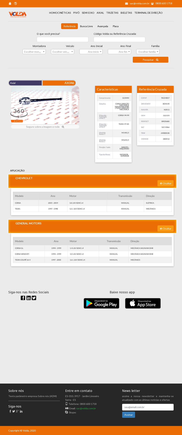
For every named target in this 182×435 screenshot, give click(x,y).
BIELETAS (127, 12)
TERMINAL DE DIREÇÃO (148, 12)
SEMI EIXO (88, 12)
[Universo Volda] (14, 3)
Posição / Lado (104, 147)
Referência (69, 26)
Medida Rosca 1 (102, 133)
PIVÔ (76, 12)
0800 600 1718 (164, 3)
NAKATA (144, 110)
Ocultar (166, 183)
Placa (116, 26)
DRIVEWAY (146, 104)
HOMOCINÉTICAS (60, 12)
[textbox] (34, 51)
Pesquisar (148, 59)
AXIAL (101, 12)
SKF (142, 127)
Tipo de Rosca (104, 154)
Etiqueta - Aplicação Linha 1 (103, 116)
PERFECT (145, 121)
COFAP (144, 98)
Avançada (102, 26)
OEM (143, 115)
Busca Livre (86, 26)
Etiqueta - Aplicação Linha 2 (103, 125)
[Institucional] (10, 3)
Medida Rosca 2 (102, 140)
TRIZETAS (112, 12)
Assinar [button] (128, 414)
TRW (143, 133)
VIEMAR (144, 139)
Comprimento (104, 98)
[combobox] (34, 51)
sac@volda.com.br (139, 3)
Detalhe (102, 104)
